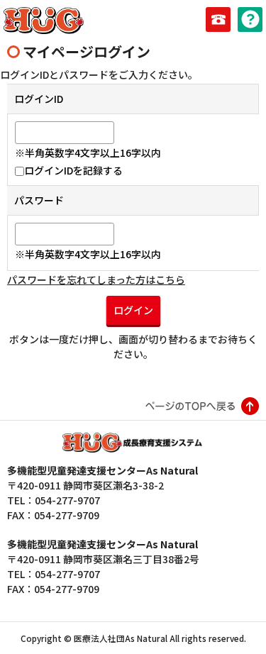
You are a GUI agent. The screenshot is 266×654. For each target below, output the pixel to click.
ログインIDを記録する (73, 170)
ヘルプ (250, 19)
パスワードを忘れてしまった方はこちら (96, 279)
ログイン (133, 310)
